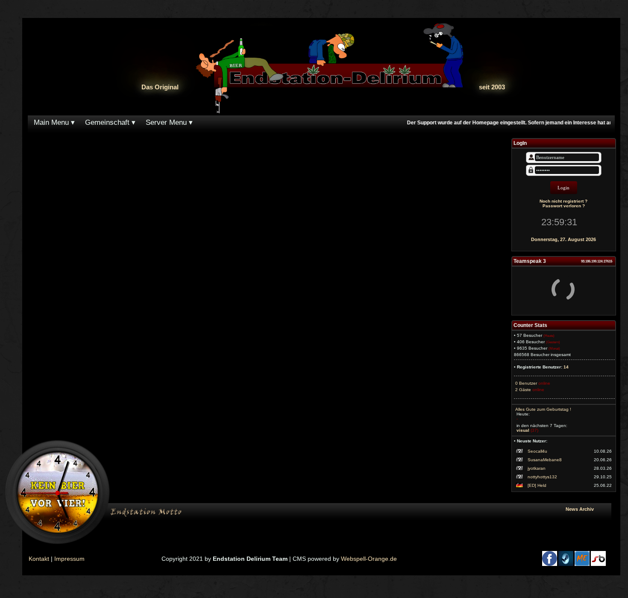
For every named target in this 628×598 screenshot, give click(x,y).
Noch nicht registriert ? (563, 201)
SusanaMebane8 (545, 459)
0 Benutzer (525, 383)
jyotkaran (537, 468)
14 (566, 367)
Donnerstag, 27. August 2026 (563, 239)
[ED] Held (537, 485)
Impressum (69, 558)
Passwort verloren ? (564, 205)
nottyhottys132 (542, 476)
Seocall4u (537, 451)
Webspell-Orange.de (369, 558)
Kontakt (39, 558)
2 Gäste (522, 389)
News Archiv (587, 509)
